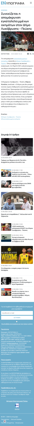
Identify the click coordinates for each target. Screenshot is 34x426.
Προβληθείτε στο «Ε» (8, 388)
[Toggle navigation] (31, 3)
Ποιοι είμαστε (6, 360)
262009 (17, 409)
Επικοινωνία (19, 423)
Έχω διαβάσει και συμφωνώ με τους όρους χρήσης (17, 324)
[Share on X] (30, 54)
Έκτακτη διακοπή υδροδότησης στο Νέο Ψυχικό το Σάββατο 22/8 (22, 239)
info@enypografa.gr (12, 343)
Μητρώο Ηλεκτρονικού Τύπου (17, 401)
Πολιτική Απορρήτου (7, 423)
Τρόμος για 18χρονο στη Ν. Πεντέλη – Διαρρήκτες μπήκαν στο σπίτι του (14, 161)
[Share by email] (33, 54)
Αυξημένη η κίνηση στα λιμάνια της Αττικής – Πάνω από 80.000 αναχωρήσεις (22, 174)
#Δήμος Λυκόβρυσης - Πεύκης (11, 117)
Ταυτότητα (5, 329)
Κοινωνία (4, 10)
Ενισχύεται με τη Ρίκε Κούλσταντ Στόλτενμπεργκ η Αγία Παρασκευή (22, 282)
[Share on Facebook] (28, 54)
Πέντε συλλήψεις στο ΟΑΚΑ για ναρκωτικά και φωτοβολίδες (21, 185)
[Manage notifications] (4, 421)
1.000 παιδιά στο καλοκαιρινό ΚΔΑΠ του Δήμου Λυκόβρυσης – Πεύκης (22, 228)
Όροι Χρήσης (5, 419)
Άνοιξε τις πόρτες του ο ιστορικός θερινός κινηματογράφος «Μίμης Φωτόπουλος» (20, 294)
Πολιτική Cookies (16, 419)
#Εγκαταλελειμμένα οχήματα (10, 119)
